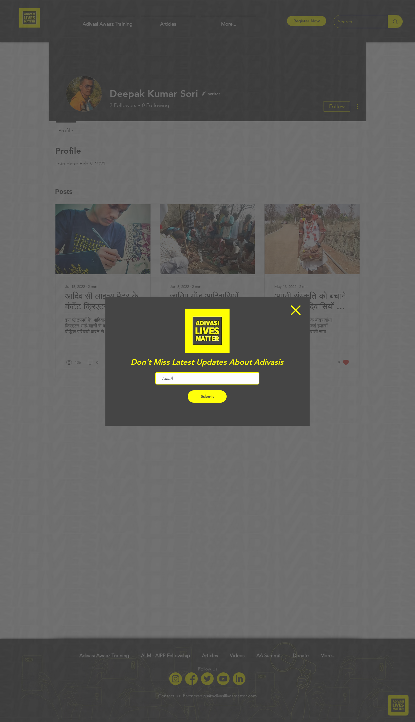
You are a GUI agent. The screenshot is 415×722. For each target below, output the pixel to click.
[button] (296, 310)
